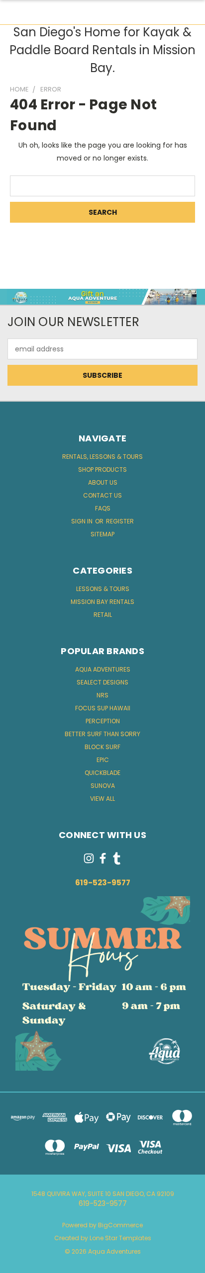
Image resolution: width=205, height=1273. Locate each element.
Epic (103, 760)
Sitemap (102, 534)
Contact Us (102, 495)
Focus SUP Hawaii (102, 708)
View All (102, 798)
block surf (102, 747)
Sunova (103, 785)
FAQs (102, 508)
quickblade (102, 772)
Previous (15, 1263)
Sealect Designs (102, 682)
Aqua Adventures (102, 669)
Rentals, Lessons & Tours (102, 456)
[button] (102, 297)
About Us (102, 482)
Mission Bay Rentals (102, 601)
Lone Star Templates (120, 1238)
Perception (103, 721)
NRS (102, 695)
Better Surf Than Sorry (102, 734)
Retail (103, 614)
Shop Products (102, 469)
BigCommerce (120, 1225)
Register (120, 521)
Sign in (82, 521)
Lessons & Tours (102, 589)
